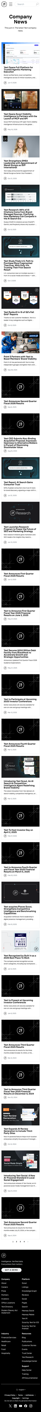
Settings (25, 1398)
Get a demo (11, 1270)
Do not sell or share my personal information (20, 1401)
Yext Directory (7, 1307)
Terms (20, 1395)
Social (24, 1299)
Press (3, 1291)
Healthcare (5, 1341)
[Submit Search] (37, 4)
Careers (4, 1287)
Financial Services (8, 1337)
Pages (24, 1303)
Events (24, 1349)
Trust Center (27, 1353)
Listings (25, 1287)
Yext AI (24, 1318)
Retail (3, 1345)
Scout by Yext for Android (29, 1327)
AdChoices (30, 1395)
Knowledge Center (29, 1361)
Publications (27, 1341)
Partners (4, 1295)
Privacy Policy (10, 1395)
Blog (24, 1337)
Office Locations (8, 1303)
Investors (5, 1299)
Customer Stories (29, 1345)
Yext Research (27, 1357)
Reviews (25, 1295)
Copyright (16, 1398)
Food (3, 1349)
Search (25, 1307)
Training (25, 1374)
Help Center (27, 1370)
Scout (24, 1283)
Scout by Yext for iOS (30, 1322)
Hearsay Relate (28, 1314)
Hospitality (5, 1353)
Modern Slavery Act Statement (9, 1311)
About (3, 1283)
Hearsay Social (28, 1311)
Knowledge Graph (29, 1291)
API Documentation (30, 1378)
